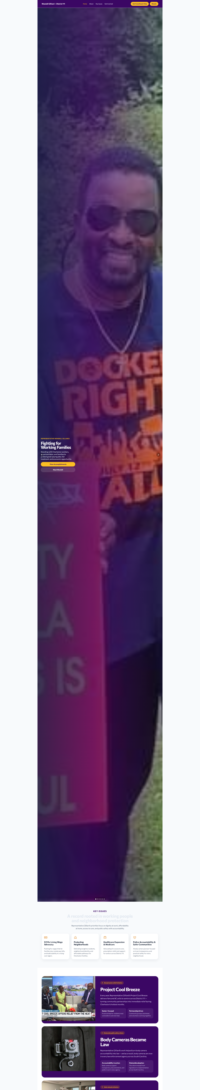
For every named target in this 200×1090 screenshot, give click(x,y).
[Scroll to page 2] (98, 899)
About (91, 4)
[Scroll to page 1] (95, 899)
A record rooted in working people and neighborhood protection (100, 918)
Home (85, 4)
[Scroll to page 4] (102, 899)
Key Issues (99, 4)
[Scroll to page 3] (100, 899)
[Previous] (42, 455)
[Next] (158, 455)
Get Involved (109, 4)
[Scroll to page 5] (104, 899)
